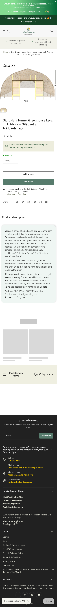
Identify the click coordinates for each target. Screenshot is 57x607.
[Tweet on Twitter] (17, 202)
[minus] (5, 165)
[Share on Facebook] (11, 202)
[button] (28, 174)
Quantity (6, 161)
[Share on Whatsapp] (29, 202)
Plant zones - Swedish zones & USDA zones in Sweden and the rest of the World (28, 571)
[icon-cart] (51, 31)
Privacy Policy (9, 561)
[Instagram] (32, 595)
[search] (8, 31)
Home (5, 52)
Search (6, 537)
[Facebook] (18, 595)
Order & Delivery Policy (13, 553)
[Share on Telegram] (34, 202)
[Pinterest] (25, 595)
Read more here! (28, 22)
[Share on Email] (40, 202)
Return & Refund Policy (13, 557)
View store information (16, 194)
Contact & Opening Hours (14, 545)
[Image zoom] (28, 84)
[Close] (28, 601)
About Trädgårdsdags (12, 549)
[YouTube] (39, 595)
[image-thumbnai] (3, 110)
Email (8, 436)
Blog (5, 541)
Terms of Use (8, 565)
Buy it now (28, 182)
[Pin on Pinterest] (23, 202)
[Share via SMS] (46, 202)
